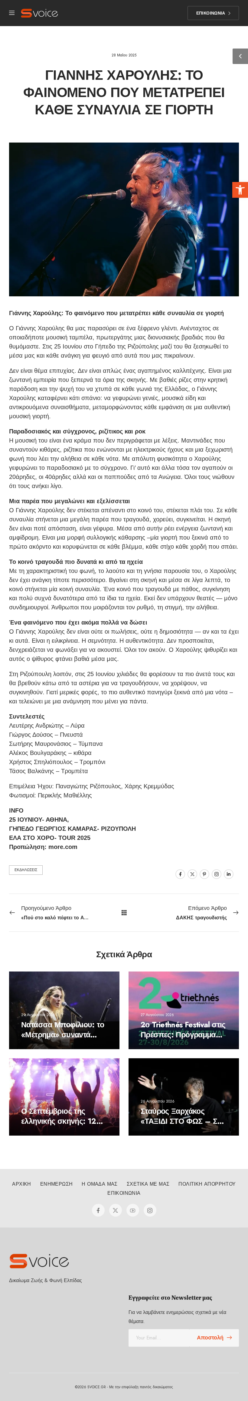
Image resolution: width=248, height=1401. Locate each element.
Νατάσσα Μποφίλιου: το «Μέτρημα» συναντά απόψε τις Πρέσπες (62, 1034)
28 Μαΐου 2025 (124, 55)
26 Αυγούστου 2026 (158, 1101)
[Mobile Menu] (12, 13)
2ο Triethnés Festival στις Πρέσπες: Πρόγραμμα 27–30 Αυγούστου (183, 1034)
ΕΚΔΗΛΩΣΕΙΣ (26, 870)
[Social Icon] (180, 874)
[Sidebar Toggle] (240, 56)
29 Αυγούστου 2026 (38, 1014)
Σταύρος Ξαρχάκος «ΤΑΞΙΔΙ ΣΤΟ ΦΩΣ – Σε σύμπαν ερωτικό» (181, 1121)
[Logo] (39, 13)
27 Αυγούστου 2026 (157, 1014)
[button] (240, 190)
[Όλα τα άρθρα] (124, 912)
